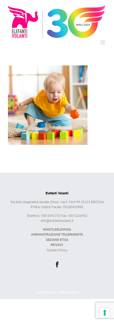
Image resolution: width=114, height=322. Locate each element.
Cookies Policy (57, 250)
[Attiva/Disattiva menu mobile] (103, 42)
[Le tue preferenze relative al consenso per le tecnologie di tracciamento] (105, 313)
